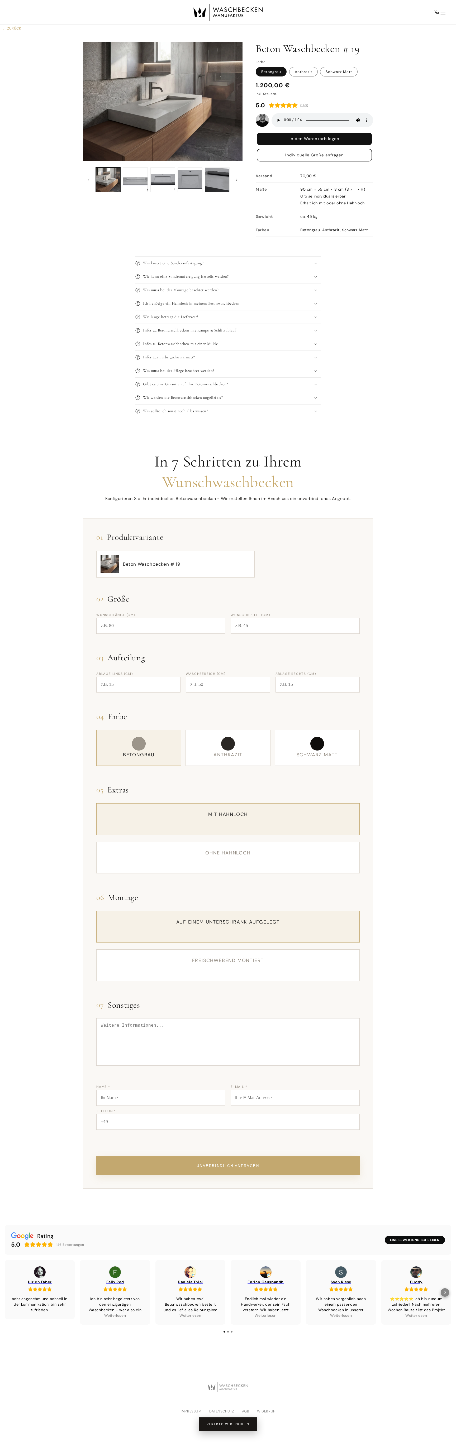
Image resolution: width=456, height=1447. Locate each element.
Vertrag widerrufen (228, 1424)
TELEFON (106, 1111)
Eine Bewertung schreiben (415, 1240)
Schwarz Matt (339, 71)
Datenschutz (221, 1411)
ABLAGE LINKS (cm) (114, 674)
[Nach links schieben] (88, 180)
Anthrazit (303, 71)
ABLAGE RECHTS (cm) (296, 674)
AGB (245, 1411)
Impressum (191, 1411)
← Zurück (12, 28)
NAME (103, 1087)
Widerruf (266, 1411)
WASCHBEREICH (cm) (206, 674)
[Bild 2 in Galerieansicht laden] (135, 179)
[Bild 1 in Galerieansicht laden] (108, 179)
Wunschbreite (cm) (250, 615)
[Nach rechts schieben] (237, 180)
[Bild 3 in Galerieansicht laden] (162, 179)
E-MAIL (239, 1087)
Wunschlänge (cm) (115, 615)
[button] (439, 12)
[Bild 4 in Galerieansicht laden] (190, 179)
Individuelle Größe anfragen (314, 155)
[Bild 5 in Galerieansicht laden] (217, 179)
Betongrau (271, 71)
